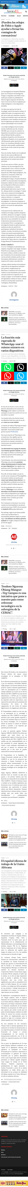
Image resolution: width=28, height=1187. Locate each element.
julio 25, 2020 (12, 361)
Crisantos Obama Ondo (14, 1081)
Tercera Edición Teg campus (8, 805)
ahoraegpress (6, 46)
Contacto (3, 1169)
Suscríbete (10, 1169)
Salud (19, 16)
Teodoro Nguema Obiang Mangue (16, 803)
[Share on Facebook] (4, 67)
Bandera (3, 1154)
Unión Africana (5, 1084)
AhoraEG (6, 1172)
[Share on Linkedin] (24, 67)
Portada (3, 19)
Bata (2, 1152)
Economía (12, 16)
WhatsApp (14, 528)
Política (3, 16)
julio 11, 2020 (13, 629)
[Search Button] (26, 11)
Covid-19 (11, 286)
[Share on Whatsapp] (17, 67)
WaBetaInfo (14, 432)
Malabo (3, 1150)
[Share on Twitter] (11, 67)
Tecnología (8, 19)
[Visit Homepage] (13, 11)
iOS (9, 528)
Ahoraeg (5, 629)
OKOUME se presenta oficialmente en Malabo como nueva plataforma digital (17, 313)
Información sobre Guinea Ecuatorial (11, 1157)
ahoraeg (5, 361)
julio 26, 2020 (15, 46)
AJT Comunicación (19, 1173)
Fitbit (16, 286)
